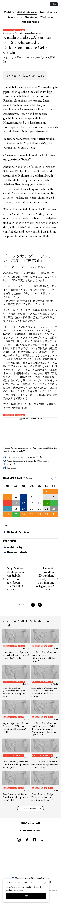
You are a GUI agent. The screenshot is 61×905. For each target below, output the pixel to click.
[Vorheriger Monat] (52, 478)
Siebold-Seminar (27, 12)
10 (7, 503)
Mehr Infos (18, 889)
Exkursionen (15, 17)
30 (53, 514)
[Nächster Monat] (56, 478)
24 (7, 514)
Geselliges (31, 17)
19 (23, 508)
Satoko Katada (17, 551)
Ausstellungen (48, 12)
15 (46, 503)
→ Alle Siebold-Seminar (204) (30, 808)
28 (39, 514)
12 (23, 503)
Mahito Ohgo (15, 547)
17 (7, 508)
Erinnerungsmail (30, 830)
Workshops (46, 17)
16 (53, 503)
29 (46, 514)
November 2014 (17, 478)
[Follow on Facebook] (34, 840)
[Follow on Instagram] (19, 840)
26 (23, 514)
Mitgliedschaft (30, 823)
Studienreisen (30, 21)
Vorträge (9, 12)
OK (26, 896)
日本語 (54, 4)
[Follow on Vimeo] (27, 840)
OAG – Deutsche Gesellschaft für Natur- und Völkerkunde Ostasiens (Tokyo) (26, 4)
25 (15, 514)
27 (31, 514)
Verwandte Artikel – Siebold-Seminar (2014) (27, 623)
